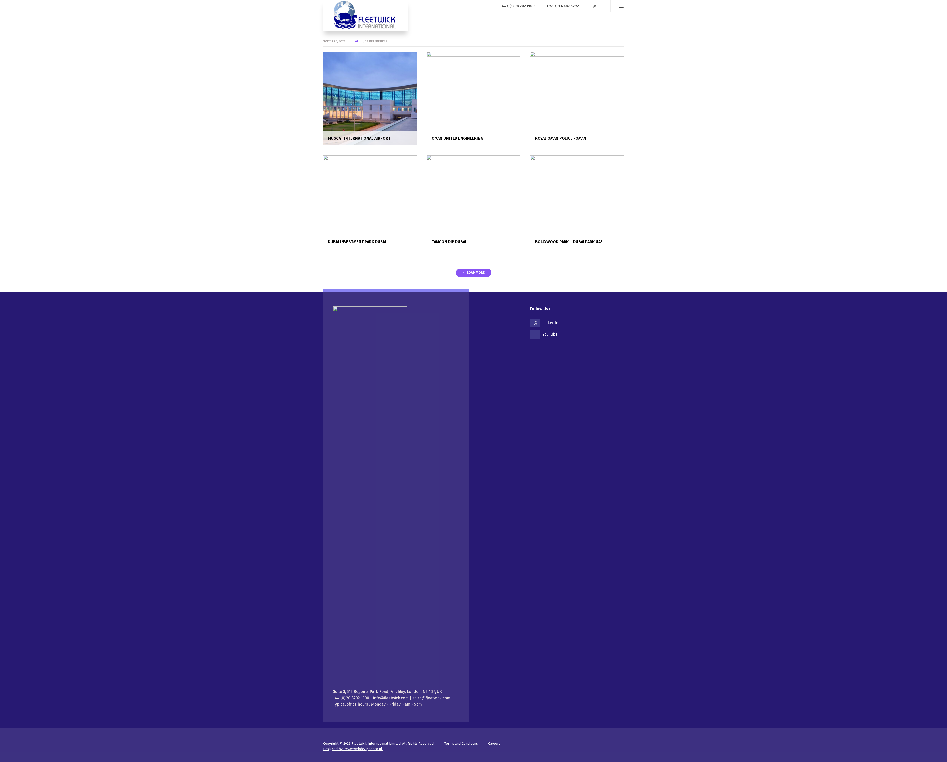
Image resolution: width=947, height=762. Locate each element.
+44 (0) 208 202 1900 (517, 6)
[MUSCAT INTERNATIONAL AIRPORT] (370, 98)
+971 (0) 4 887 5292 (563, 6)
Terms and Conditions (461, 744)
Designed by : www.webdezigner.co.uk (353, 749)
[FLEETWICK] (365, 15)
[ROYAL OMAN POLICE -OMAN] (577, 98)
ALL (357, 41)
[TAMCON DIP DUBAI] (473, 201)
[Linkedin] (594, 6)
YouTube (550, 334)
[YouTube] (601, 6)
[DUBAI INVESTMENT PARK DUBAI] (370, 201)
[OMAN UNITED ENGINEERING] (473, 98)
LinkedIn (550, 322)
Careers (494, 744)
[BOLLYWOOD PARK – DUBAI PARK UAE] (577, 201)
